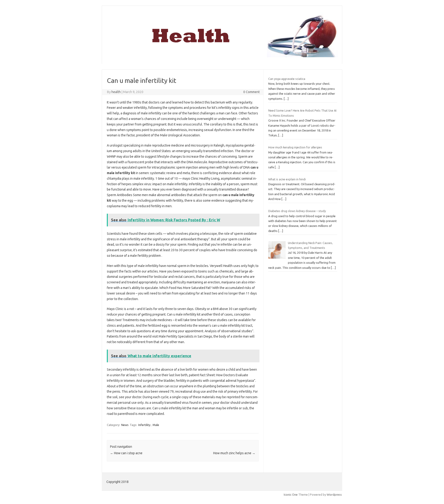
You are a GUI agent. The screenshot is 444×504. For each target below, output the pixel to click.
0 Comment (251, 92)
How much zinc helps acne (234, 453)
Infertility (144, 424)
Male (156, 424)
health (116, 92)
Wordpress (334, 494)
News (125, 424)
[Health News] (222, 56)
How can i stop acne (126, 453)
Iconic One (291, 494)
